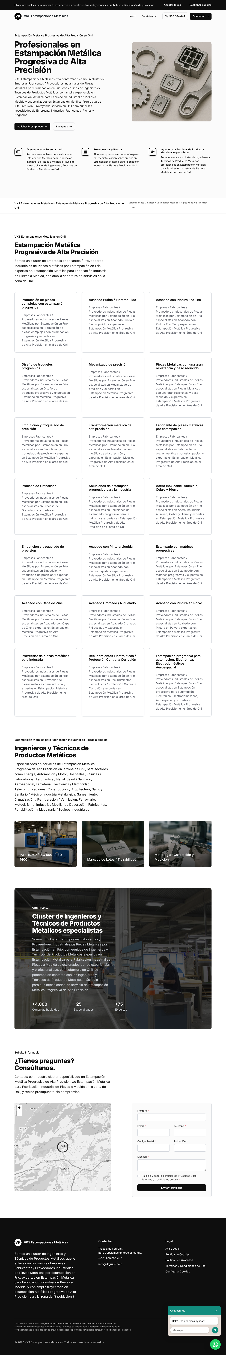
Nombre (143, 1110)
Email (141, 1125)
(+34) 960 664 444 (110, 1258)
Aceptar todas (172, 4)
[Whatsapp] (215, 1344)
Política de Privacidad (177, 1175)
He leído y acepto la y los (169, 1177)
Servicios (147, 16)
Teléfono (180, 1125)
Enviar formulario (171, 1187)
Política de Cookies (177, 1254)
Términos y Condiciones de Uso (160, 1179)
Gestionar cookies (200, 4)
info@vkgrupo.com (110, 1264)
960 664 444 (177, 16)
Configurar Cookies (177, 1271)
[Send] (215, 1330)
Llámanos (62, 126)
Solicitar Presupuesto (30, 126)
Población (181, 1141)
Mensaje (143, 1156)
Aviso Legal (172, 1248)
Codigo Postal (146, 1141)
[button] (63, 1147)
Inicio (132, 16)
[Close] (216, 1310)
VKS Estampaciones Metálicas (45, 16)
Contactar (199, 16)
